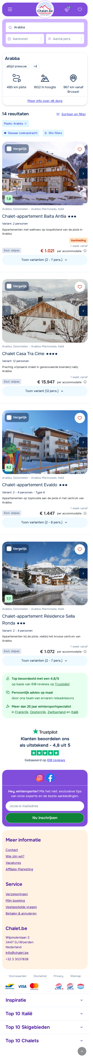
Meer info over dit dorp (45, 101)
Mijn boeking (15, 900)
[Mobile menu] (10, 9)
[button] (45, 78)
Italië (74, 712)
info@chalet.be (17, 953)
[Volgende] (83, 173)
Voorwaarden (18, 976)
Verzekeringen (17, 894)
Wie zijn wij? (15, 856)
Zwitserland (57, 712)
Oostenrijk (38, 712)
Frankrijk (21, 712)
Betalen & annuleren (21, 913)
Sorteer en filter (73, 114)
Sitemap (75, 976)
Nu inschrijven (44, 818)
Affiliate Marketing (19, 869)
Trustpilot (62, 684)
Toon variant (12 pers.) (42, 391)
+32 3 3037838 (17, 959)
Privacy (58, 976)
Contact (12, 850)
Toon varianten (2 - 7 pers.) (42, 260)
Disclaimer (40, 976)
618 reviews (56, 760)
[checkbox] (17, 148)
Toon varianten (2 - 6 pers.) (42, 522)
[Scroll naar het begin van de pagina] (82, 1051)
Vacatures (13, 863)
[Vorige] (6, 173)
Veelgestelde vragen (21, 907)
